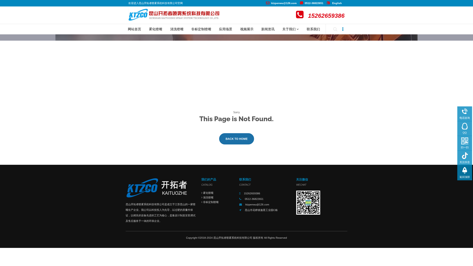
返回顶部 (465, 176)
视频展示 (246, 29)
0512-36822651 (314, 3)
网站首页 (134, 29)
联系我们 (313, 29)
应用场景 (225, 29)
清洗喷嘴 (176, 29)
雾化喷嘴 (155, 29)
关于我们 (289, 29)
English (336, 3)
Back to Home (237, 138)
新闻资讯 (268, 29)
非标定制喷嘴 (201, 29)
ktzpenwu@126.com (284, 3)
